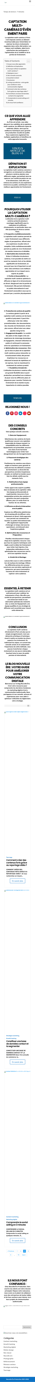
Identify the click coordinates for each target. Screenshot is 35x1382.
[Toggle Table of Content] (27, 61)
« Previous (10, 1251)
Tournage (9, 857)
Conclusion (11, 80)
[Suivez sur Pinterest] (12, 413)
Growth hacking (11, 1038)
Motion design (9, 1350)
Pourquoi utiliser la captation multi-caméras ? (16, 70)
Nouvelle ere (8, 1356)
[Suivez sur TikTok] (25, 413)
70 (18, 1255)
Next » (24, 1255)
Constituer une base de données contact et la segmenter (18, 95)
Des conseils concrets (14, 75)
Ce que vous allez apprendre (16, 64)
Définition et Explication (15, 66)
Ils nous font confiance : (16, 102)
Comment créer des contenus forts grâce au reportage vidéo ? (17, 90)
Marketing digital (11, 1219)
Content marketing (12, 1217)
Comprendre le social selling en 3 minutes (18, 99)
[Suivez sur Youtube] (29, 413)
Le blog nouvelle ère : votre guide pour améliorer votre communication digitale (18, 85)
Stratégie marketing (12, 1036)
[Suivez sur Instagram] (16, 413)
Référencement (9, 1361)
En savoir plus (17, 881)
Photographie (8, 1359)
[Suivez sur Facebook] (7, 413)
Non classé (7, 1353)
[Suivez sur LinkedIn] (20, 413)
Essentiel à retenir (13, 78)
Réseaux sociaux (10, 1364)
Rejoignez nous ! (12, 73)
